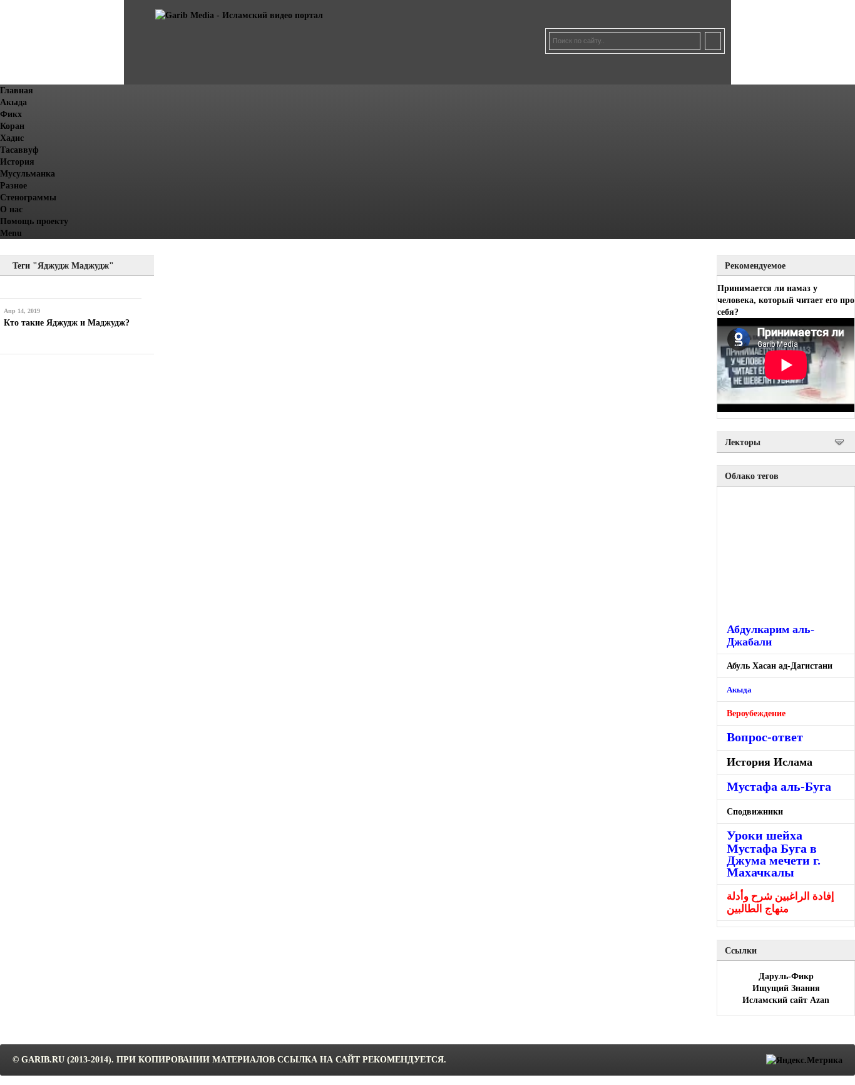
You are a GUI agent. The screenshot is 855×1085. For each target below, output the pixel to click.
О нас (11, 209)
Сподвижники (755, 811)
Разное (13, 185)
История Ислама (769, 762)
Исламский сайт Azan (785, 1000)
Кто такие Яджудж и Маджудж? (67, 322)
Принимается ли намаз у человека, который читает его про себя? (785, 300)
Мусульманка (27, 173)
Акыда (13, 102)
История (17, 162)
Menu (11, 233)
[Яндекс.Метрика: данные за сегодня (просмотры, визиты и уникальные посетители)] (804, 1060)
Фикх (11, 114)
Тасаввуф (19, 150)
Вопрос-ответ (765, 737)
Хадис (12, 138)
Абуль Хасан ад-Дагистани (779, 666)
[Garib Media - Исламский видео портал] (239, 15)
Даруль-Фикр (786, 976)
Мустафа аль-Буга (779, 786)
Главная (16, 90)
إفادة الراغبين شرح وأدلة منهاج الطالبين (780, 902)
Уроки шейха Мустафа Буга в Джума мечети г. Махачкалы (774, 853)
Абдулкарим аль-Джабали (770, 635)
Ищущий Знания (786, 988)
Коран (12, 126)
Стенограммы (28, 197)
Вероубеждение (756, 713)
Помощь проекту (34, 221)
